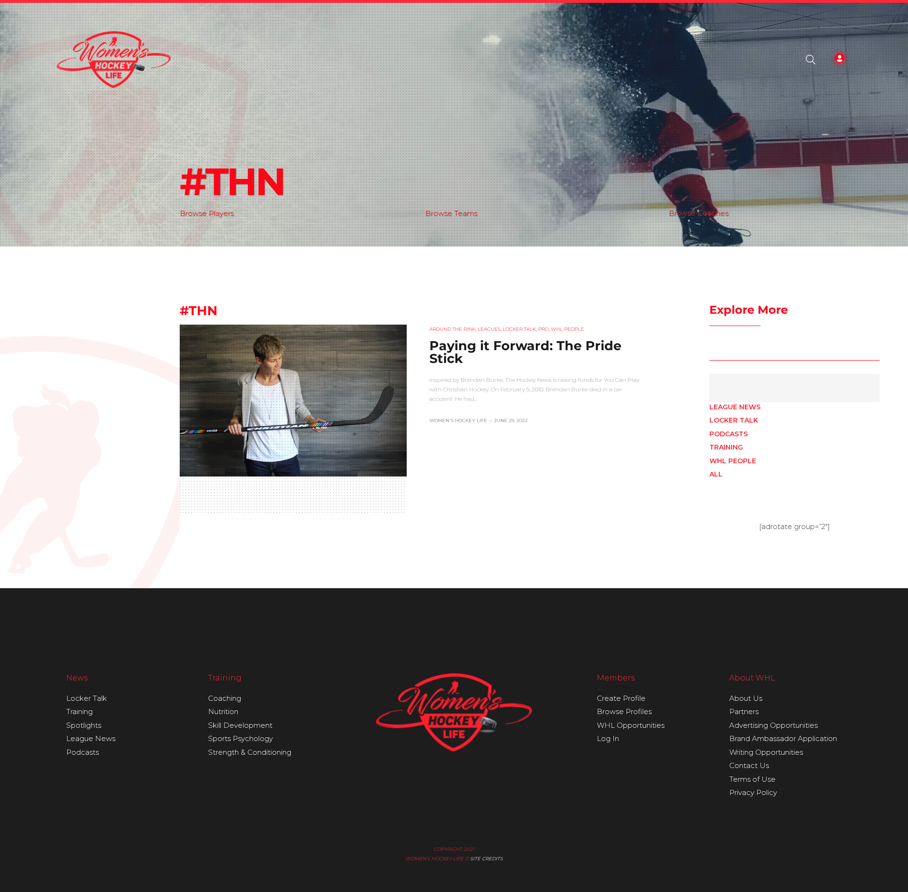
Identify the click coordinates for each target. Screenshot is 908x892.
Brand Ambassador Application (783, 738)
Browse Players (207, 213)
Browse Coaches (698, 213)
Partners (744, 711)
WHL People (732, 461)
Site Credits (486, 859)
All (716, 474)
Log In (608, 738)
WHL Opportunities (630, 725)
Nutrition (223, 711)
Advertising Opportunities (773, 725)
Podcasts (728, 434)
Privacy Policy (753, 792)
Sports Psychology (240, 738)
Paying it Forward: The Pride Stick (525, 352)
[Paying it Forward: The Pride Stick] (293, 401)
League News (734, 407)
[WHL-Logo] (114, 59)
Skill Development (240, 725)
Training (726, 447)
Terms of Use (752, 779)
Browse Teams (451, 213)
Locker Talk (733, 420)
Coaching (224, 698)
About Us (745, 698)
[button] (810, 59)
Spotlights (83, 725)
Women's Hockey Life (458, 420)
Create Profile (621, 698)
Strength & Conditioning (249, 752)
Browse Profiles (624, 711)
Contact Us (749, 765)
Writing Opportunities (766, 752)
